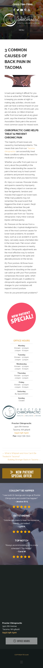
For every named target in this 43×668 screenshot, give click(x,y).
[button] (21, 473)
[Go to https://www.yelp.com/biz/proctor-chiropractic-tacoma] (29, 10)
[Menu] (21, 662)
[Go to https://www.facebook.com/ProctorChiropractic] (14, 10)
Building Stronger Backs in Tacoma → (24, 459)
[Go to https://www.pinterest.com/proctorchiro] (25, 10)
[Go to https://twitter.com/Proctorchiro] (18, 10)
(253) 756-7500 (22, 4)
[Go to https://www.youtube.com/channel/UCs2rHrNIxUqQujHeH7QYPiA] (21, 10)
